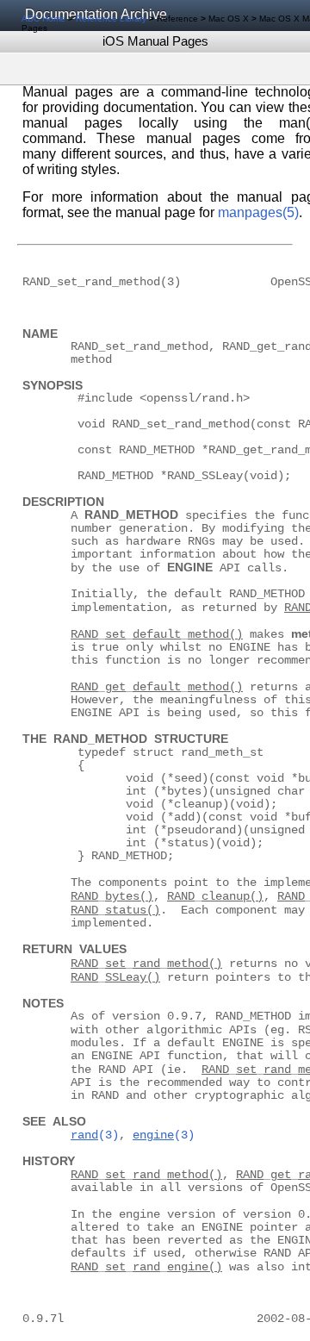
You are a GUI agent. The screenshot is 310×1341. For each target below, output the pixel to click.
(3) (95, 1135)
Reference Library (111, 18)
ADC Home (43, 18)
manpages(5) (258, 212)
